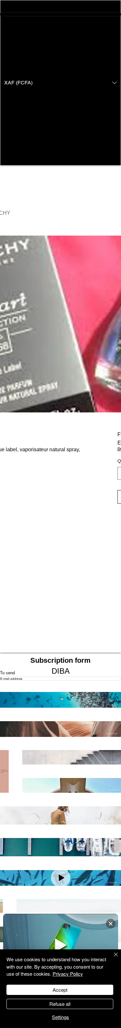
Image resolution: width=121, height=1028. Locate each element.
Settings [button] (60, 1017)
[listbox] (60, 83)
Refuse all (59, 1003)
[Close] (112, 958)
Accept (60, 989)
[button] (60, 83)
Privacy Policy (68, 973)
